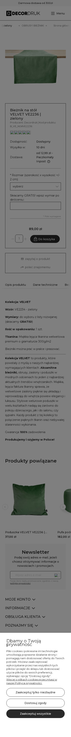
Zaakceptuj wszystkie (35, 713)
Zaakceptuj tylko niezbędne (35, 692)
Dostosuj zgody (35, 703)
